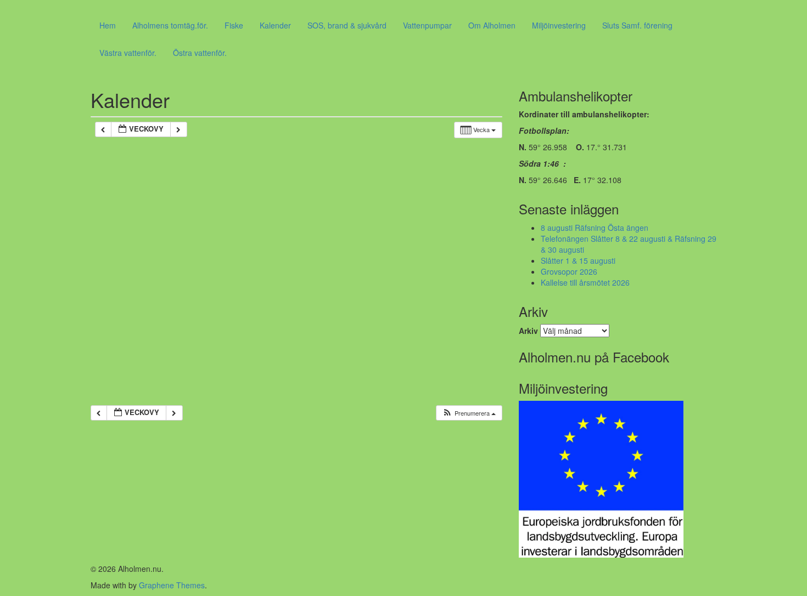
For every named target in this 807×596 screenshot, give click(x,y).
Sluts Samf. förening (637, 25)
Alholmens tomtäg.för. (170, 25)
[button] (468, 413)
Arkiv (528, 330)
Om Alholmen (491, 25)
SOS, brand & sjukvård (346, 25)
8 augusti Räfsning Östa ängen (594, 227)
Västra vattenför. (127, 52)
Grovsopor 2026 (569, 271)
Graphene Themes (172, 585)
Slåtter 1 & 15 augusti (578, 260)
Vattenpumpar (427, 25)
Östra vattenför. (200, 52)
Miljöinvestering (559, 25)
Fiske (234, 25)
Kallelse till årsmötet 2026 (585, 282)
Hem (107, 25)
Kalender (275, 25)
